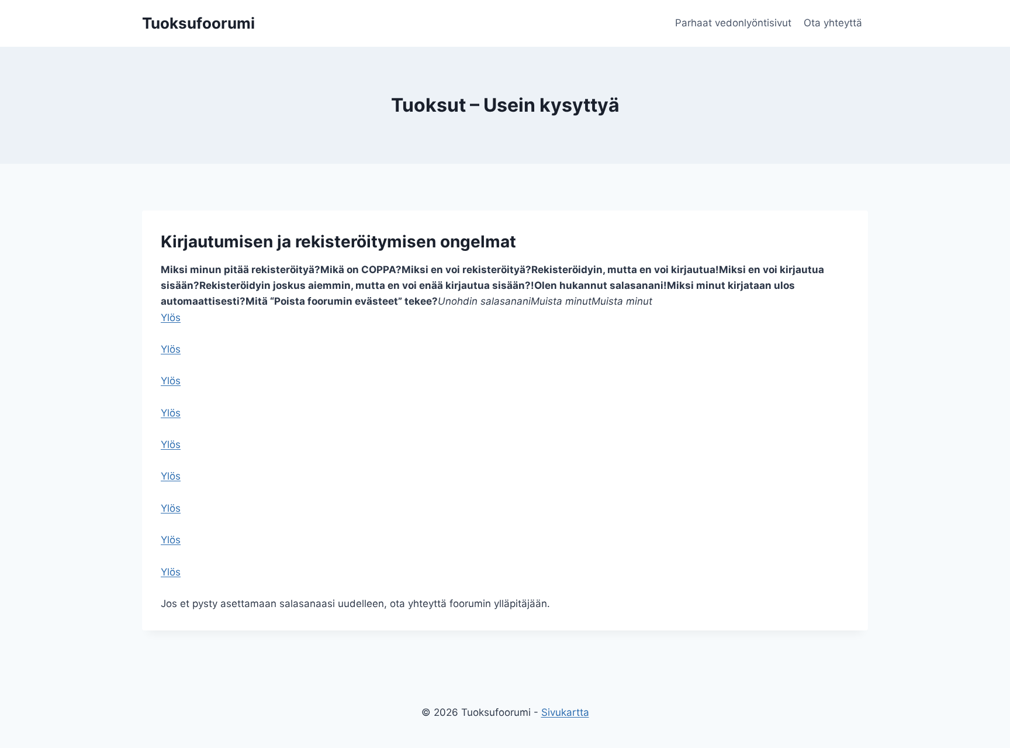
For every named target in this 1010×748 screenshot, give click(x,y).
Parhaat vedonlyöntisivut (733, 23)
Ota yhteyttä (833, 23)
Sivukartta (565, 712)
